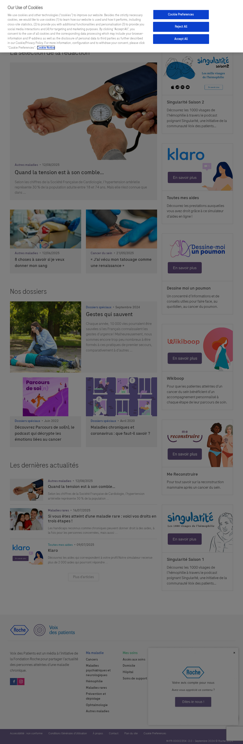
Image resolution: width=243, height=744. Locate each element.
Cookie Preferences (181, 14)
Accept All (181, 39)
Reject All (181, 26)
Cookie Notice (46, 48)
